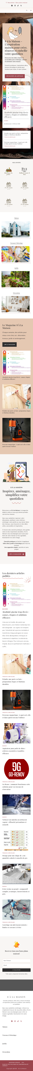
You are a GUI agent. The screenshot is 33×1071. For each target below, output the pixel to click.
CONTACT (5, 1065)
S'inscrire (16, 970)
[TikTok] (18, 5)
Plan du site (6, 1064)
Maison (6, 120)
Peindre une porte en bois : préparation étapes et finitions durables (16, 134)
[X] (21, 5)
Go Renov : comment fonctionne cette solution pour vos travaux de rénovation (16, 786)
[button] (27, 10)
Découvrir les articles (14, 76)
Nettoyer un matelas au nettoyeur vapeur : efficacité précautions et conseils (14, 822)
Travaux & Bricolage (9, 137)
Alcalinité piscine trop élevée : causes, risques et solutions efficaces (16, 114)
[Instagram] (15, 5)
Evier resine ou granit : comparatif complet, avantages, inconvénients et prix (16, 891)
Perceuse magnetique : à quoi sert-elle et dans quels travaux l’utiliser (15, 143)
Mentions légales (14, 1062)
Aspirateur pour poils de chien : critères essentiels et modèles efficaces (13, 750)
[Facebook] (12, 5)
